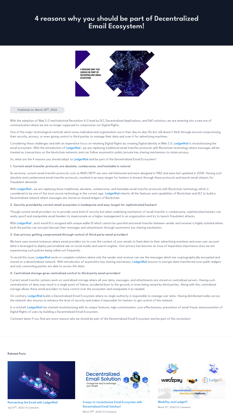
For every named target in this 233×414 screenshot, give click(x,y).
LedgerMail (181, 143)
